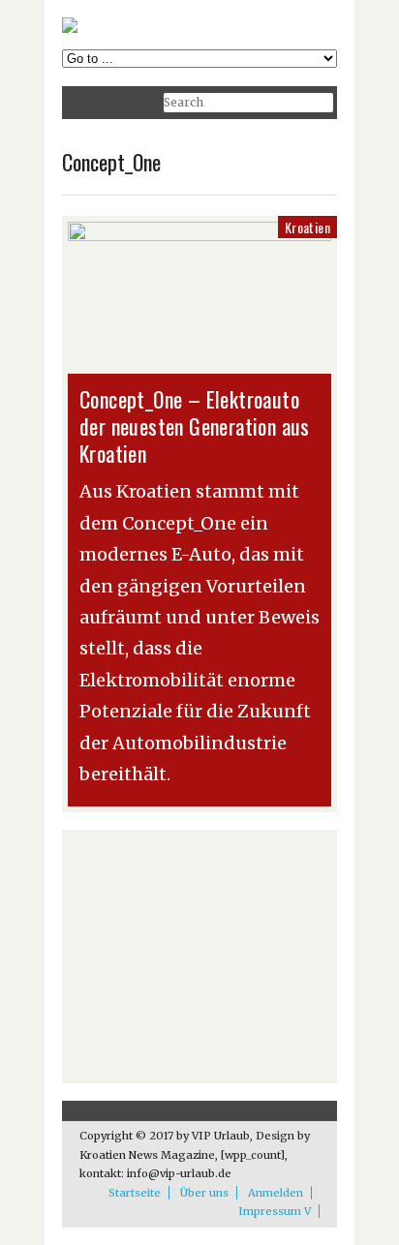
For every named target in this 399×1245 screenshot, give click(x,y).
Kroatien (307, 227)
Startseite (134, 1192)
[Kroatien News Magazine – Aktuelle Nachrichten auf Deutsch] (69, 28)
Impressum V (274, 1211)
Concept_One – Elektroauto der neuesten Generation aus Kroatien (194, 426)
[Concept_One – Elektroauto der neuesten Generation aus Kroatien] (199, 236)
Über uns (204, 1192)
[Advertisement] (199, 956)
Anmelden (275, 1192)
